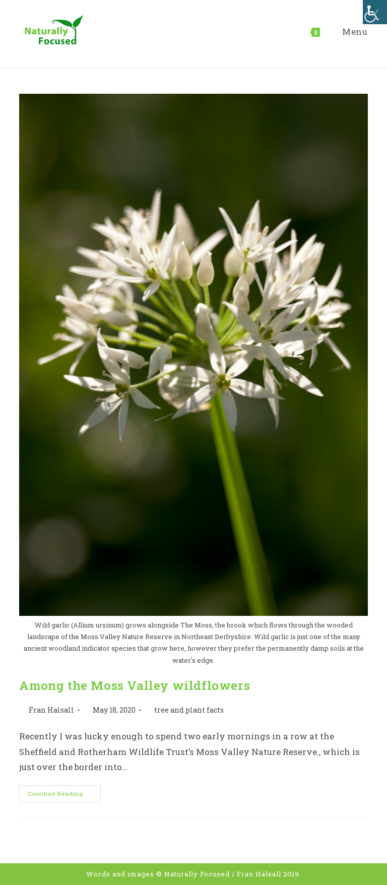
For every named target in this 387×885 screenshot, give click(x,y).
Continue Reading (64, 795)
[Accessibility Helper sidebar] (375, 12)
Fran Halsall (51, 710)
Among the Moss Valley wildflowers (134, 685)
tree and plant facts (189, 710)
